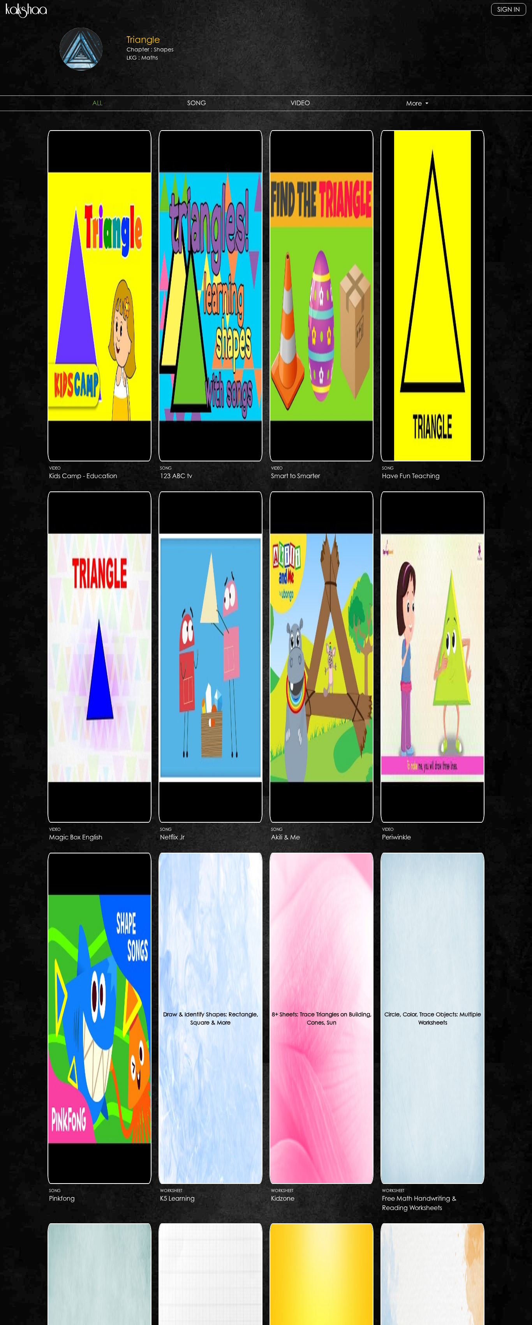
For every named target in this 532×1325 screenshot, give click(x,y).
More (414, 103)
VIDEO (300, 103)
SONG (196, 103)
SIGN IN (508, 9)
